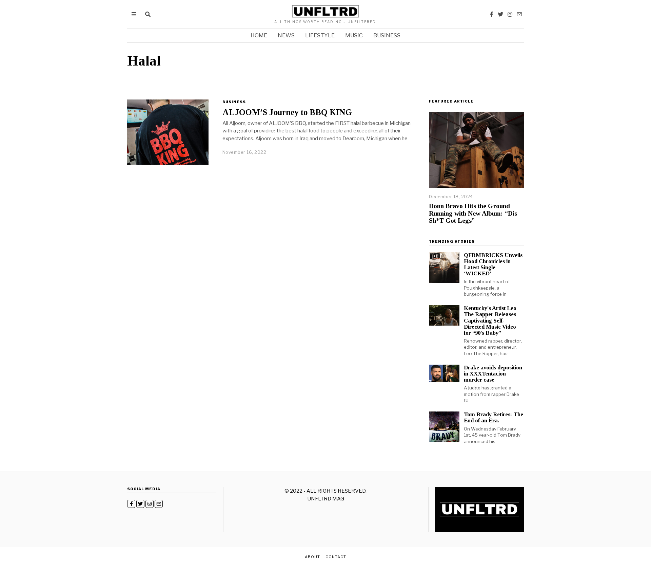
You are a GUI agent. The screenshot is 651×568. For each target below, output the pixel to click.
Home (259, 35)
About (312, 556)
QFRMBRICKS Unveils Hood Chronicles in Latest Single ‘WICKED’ (493, 264)
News (286, 35)
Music (354, 35)
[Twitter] (500, 14)
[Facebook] (491, 14)
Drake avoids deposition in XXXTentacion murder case (493, 373)
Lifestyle (320, 35)
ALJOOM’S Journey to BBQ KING (287, 112)
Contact (336, 556)
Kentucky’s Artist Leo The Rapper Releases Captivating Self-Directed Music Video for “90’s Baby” (490, 320)
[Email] (519, 14)
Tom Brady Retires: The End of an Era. (493, 417)
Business (386, 35)
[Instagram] (510, 14)
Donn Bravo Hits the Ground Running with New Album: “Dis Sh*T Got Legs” (473, 213)
